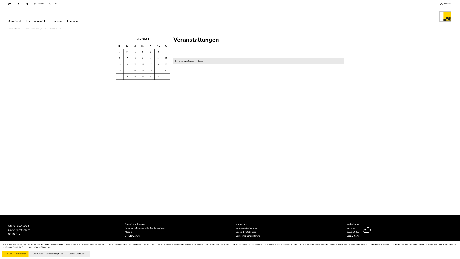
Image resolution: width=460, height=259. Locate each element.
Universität (14, 21)
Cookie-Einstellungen (246, 231)
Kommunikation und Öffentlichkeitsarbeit (144, 228)
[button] (10, 3)
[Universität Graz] (445, 16)
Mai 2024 (143, 39)
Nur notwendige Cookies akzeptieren (47, 254)
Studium (57, 21)
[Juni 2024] (151, 39)
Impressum (241, 224)
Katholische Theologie (34, 29)
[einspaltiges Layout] (28, 3)
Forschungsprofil (36, 21)
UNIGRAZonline (132, 235)
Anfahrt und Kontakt (135, 224)
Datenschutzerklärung (246, 228)
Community (74, 21)
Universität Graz (14, 29)
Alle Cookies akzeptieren (15, 254)
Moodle (128, 231)
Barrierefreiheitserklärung (248, 235)
